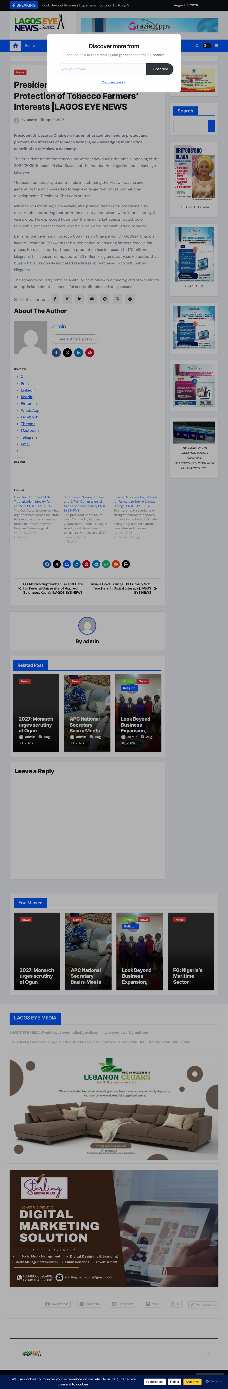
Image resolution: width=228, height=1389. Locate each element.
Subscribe (160, 69)
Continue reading (114, 82)
